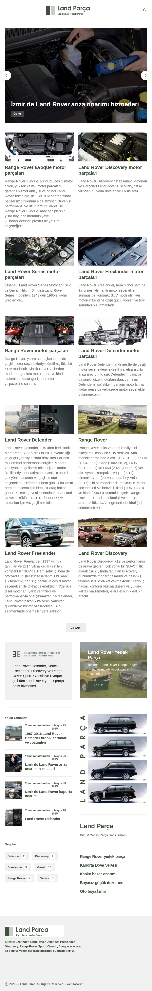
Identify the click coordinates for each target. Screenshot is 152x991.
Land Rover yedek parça (45, 681)
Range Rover (19, 878)
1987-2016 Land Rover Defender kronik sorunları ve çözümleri (46, 738)
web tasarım (75, 984)
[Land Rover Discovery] (112, 532)
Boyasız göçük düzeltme (101, 882)
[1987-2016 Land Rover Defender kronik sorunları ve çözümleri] (13, 732)
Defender (16, 856)
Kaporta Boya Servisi (98, 865)
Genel (17, 113)
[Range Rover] (112, 419)
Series (46, 878)
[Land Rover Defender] (39, 419)
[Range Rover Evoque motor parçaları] (39, 147)
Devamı (76, 627)
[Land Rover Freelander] (39, 532)
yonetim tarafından (37, 725)
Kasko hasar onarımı (98, 874)
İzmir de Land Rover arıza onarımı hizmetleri (46, 767)
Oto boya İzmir (93, 891)
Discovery (44, 856)
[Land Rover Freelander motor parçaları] (112, 251)
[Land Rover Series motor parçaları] (39, 251)
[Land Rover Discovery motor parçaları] (112, 147)
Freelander (17, 867)
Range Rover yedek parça (102, 856)
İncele (98, 685)
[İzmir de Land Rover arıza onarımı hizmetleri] (76, 75)
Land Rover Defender (42, 819)
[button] (7, 10)
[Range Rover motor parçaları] (39, 330)
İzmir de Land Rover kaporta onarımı (48, 794)
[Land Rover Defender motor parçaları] (112, 330)
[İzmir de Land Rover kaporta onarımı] (13, 790)
